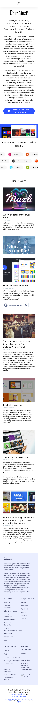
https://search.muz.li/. (11, 299)
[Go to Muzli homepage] (19, 3)
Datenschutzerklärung (12, 657)
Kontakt (24, 654)
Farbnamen (8, 634)
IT (25, 700)
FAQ (5, 654)
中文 (9, 700)
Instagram (24, 606)
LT (31, 700)
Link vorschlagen (27, 657)
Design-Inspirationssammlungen (13, 629)
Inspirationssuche (10, 620)
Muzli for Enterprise (7, 670)
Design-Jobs (8, 637)
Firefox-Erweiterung (8, 615)
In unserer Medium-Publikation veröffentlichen (26, 666)
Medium (24, 602)
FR (16, 700)
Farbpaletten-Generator (9, 624)
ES (13, 700)
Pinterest (24, 616)
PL (28, 700)
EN (5, 700)
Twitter (23, 612)
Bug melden (25, 660)
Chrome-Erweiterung (8, 607)
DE (22, 700)
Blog (5, 640)
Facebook (24, 609)
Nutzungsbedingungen (12, 661)
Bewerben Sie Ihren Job (8, 679)
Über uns (7, 651)
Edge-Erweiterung (10, 611)
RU (19, 700)
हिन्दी (19, 702)
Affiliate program (10, 674)
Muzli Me (7, 602)
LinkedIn (24, 619)
